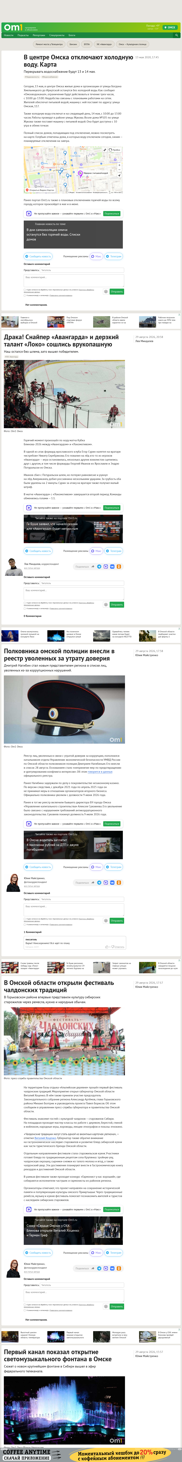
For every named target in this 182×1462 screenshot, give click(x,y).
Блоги (72, 35)
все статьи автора (32, 568)
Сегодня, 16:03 (32, 947)
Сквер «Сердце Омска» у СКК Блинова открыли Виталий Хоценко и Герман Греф (53, 1230)
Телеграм (115, 256)
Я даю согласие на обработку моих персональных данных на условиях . (59, 291)
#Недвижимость (32, 77)
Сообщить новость (40, 256)
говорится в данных (100, 771)
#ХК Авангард (11, 356)
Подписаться (112, 213)
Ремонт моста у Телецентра (49, 44)
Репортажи (39, 35)
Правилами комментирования (61, 295)
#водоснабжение (49, 77)
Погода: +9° (153, 27)
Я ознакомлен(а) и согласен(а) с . (49, 295)
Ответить (119, 946)
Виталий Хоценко (45, 1138)
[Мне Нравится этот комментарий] (107, 947)
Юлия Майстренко (146, 655)
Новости (8, 35)
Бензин (73, 44)
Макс (99, 256)
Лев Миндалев (144, 341)
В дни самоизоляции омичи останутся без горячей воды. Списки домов (53, 234)
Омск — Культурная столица (132, 44)
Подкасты (23, 35)
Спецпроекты (56, 35)
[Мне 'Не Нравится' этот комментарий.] (112, 947)
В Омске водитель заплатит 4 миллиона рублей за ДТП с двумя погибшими (52, 845)
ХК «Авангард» (104, 44)
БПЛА (87, 44)
